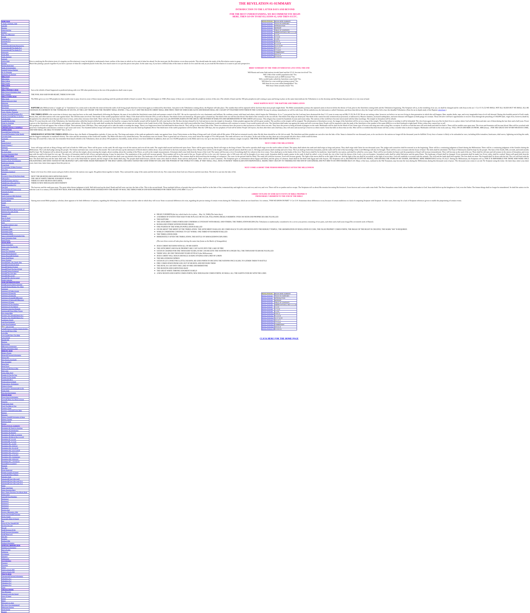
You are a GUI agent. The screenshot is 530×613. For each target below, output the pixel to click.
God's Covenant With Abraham (11, 196)
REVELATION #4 (267, 28)
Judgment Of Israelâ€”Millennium (12, 297)
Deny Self (5, 149)
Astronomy (5, 52)
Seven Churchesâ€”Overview (11, 514)
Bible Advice (5, 79)
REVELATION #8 (267, 37)
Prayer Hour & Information (10, 397)
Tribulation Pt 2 (6, 580)
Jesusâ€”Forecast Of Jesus (10, 264)
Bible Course (6, 83)
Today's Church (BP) (8, 569)
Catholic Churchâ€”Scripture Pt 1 (12, 114)
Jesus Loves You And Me (10, 247)
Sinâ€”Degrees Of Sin (9, 530)
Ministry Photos (6, 353)
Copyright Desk (6, 136)
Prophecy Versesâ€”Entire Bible (12, 410)
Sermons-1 (5, 499)
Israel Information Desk (9, 238)
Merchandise (6, 344)
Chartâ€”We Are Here (8, 121)
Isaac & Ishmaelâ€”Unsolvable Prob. (13, 236)
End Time (5, 169)
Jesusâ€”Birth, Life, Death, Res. (12, 262)
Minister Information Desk (10, 348)
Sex (3, 521)
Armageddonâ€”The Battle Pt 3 (12, 50)
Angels (4, 37)
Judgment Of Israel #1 (9, 293)
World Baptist (6, 609)
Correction (5, 138)
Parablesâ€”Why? (7, 379)
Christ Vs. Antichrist (8, 123)
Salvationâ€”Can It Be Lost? (11, 479)
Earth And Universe (8, 163)
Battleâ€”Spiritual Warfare (10, 70)
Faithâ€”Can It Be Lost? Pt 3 (11, 183)
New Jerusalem (6, 362)
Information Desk (7, 231)
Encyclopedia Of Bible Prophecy (12, 167)
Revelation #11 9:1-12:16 (10, 448)
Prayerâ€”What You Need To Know (13, 399)
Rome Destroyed (7, 470)
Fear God (5, 187)
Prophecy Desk (6, 408)
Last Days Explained (8, 322)
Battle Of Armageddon (9, 68)
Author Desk (6, 61)
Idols (3, 222)
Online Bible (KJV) (7, 373)
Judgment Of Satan (8, 302)
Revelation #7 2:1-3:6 (9, 439)
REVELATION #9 (267, 39)
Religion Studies (7, 419)
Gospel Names (6, 200)
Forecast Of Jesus (7, 191)
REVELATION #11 (267, 43)
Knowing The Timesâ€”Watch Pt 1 (12, 315)
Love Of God (6, 337)
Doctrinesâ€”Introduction (9, 158)
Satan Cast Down (7, 488)
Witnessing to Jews (8, 603)
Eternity (4, 174)
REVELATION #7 (267, 34)
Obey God (5, 370)
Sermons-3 (5, 503)
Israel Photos (6, 240)
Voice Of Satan (6, 596)
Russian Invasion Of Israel (10, 472)
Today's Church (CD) (8, 572)
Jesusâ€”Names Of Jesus (10, 267)
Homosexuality (6, 213)
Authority (4, 59)
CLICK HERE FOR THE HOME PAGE (279, 338)
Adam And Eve (6, 30)
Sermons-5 (5, 508)
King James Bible (7, 313)
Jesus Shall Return (8, 258)
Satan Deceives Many (9, 490)
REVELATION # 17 (268, 56)
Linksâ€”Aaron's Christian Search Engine (15, 328)
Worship (4, 611)
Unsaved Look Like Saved (10, 594)
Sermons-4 (5, 505)
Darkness (5, 147)
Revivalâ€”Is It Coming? (9, 463)
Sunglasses (5, 554)
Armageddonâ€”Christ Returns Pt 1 (13, 45)
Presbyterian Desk (7, 404)
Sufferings (5, 552)
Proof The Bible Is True (9, 406)
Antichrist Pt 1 (6, 39)
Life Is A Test (10, 326)
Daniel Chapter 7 (7, 145)
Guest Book (5, 207)
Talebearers (5, 558)
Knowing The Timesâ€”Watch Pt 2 (12, 317)
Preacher (4, 401)
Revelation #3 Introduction (10, 430)
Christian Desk (6, 125)
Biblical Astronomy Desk (9, 101)
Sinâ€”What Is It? (7, 534)
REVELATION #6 (267, 32)
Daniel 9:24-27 (6, 143)
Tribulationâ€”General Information (12, 576)
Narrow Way (5, 357)
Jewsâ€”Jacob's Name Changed (12, 284)
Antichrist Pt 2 (6, 41)
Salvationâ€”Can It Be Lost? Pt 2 (12, 483)
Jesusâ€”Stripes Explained (10, 271)
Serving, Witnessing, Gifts (10, 512)
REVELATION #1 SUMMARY (11, 426)
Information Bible (7, 229)
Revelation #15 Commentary (11, 457)
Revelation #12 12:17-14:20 (11, 450)
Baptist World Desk (8, 65)
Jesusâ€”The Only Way (9, 273)
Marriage (4, 342)
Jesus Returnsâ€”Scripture (10, 255)
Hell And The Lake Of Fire (10, 211)
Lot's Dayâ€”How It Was (9, 331)
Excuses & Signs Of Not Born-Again (13, 176)
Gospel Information (8, 198)
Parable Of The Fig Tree (9, 375)
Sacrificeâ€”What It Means (10, 474)
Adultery (4, 32)
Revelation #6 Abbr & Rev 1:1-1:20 (13, 437)
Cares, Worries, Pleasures (10, 112)
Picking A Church (7, 386)
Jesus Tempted (6, 260)
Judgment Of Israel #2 (9, 295)
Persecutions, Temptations (10, 384)
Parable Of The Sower (9, 377)
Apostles (4, 43)
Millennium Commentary (9, 346)
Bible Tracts (5, 98)
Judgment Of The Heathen (10, 304)
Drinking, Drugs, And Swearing (11, 160)
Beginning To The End (9, 74)
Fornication (5, 194)
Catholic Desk (6, 118)
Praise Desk (5, 390)
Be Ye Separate (7, 72)
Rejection (5, 415)
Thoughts (5, 565)
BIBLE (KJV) (6, 76)
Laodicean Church (7, 320)
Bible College (6, 81)
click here (441, 110)
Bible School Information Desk (11, 92)
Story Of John (6, 550)
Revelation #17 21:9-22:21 (11, 461)
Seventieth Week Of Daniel (10, 519)
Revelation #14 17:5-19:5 (10, 454)
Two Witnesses (6, 592)
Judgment (5, 289)
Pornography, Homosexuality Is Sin (13, 388)
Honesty (4, 216)
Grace (4, 205)
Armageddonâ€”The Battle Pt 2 (12, 48)
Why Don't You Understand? (11, 605)
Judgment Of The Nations (10, 306)
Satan (4, 485)
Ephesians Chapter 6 (8, 171)
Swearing (5, 556)
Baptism (4, 63)
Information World (7, 233)
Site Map (4, 536)
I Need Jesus (6, 220)
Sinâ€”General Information (10, 532)
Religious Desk (6, 421)
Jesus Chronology (7, 244)
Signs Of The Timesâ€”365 (10, 523)
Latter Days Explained (9, 324)
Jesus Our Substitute (8, 251)
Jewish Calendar (7, 280)
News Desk (5, 364)
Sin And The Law (7, 525)
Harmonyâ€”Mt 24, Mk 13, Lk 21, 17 (13, 209)
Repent (4, 424)
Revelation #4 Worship (9, 432)
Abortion (4, 28)
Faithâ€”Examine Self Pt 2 (10, 180)
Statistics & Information (9, 547)
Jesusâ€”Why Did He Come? (11, 278)
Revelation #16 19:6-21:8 (10, 459)
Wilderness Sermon (8, 607)
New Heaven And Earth (9, 359)
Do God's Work (6, 152)
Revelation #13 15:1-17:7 (10, 452)
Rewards (4, 466)
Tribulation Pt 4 (6, 585)
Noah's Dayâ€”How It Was (10, 368)
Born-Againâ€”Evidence (9, 110)
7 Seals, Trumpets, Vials (9, 23)
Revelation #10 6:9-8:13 (10, 446)
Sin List (4, 527)
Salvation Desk (6, 477)
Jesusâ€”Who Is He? (8, 275)
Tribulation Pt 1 (6, 578)
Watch (4, 600)
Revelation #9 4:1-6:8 (9, 443)
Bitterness (5, 103)
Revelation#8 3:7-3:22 (9, 441)
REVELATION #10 (268, 41)
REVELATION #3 (267, 26)
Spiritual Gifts (6, 541)
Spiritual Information (8, 543)
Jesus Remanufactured (9, 253)
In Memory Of (6, 227)
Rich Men (5, 468)
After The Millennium (8, 34)
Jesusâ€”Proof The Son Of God (12, 269)
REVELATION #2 (267, 23)
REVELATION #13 (268, 48)
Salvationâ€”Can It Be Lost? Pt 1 (12, 481)
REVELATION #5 (267, 30)
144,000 (4, 26)
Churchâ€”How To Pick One (10, 132)
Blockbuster (5, 105)
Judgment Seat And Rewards (11, 309)
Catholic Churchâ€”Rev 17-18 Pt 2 (12, 116)
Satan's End (6, 494)
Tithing (4, 567)
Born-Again (5, 107)
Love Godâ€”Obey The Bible (11, 335)
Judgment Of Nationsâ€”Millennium (13, 300)
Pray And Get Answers (9, 393)
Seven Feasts (6, 516)
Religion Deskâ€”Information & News (13, 417)
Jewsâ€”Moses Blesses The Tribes (13, 286)
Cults (3, 141)
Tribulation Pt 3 (6, 583)
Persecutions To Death (9, 382)
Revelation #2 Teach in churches (12, 428)
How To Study (6, 218)
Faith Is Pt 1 (5, 178)
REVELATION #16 (268, 54)
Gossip (4, 202)
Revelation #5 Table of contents (12, 435)
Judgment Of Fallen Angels (10, 291)
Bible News (5, 87)
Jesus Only (5, 249)
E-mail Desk (5, 165)
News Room (5, 366)
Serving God (6, 510)
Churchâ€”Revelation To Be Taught (13, 134)
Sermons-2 (5, 501)
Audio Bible (5, 54)
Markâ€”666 (5, 339)
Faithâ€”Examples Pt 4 (9, 185)
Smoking (4, 538)
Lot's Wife (5, 333)
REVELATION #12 (268, 45)
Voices (4, 598)
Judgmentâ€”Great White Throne (12, 311)
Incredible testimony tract (10, 225)
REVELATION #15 (268, 52)
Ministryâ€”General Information (11, 355)
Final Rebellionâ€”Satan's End (11, 189)
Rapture (4, 412)
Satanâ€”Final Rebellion (9, 496)
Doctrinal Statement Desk (10, 154)
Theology (5, 563)
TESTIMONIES (6, 561)
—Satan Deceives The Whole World (14, 492)
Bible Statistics (6, 94)
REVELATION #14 (268, 50)
